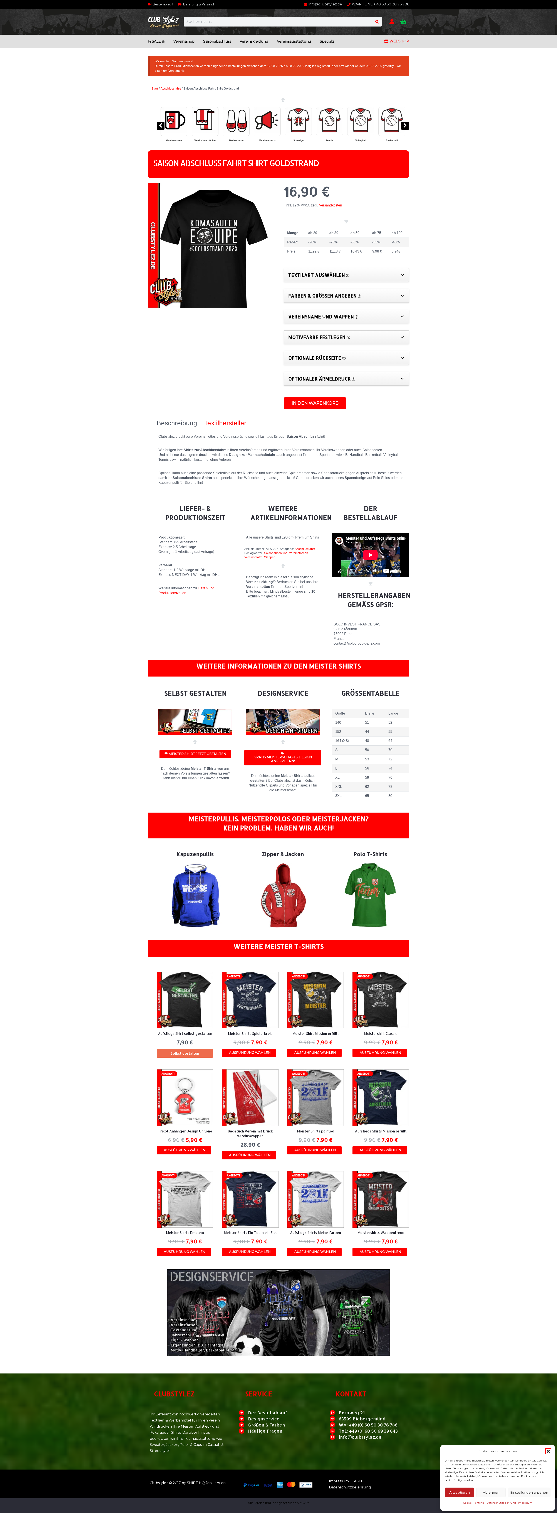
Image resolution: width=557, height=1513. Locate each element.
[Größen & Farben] (243, 1425)
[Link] (391, 21)
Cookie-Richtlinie (473, 1502)
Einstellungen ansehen (529, 1492)
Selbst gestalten (392, 140)
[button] (548, 1451)
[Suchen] (377, 22)
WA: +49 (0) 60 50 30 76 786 (368, 1425)
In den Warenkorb (315, 403)
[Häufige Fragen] (243, 1431)
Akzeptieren (459, 1492)
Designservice (264, 1419)
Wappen (269, 557)
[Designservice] (243, 1419)
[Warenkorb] (403, 22)
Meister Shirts (361, 140)
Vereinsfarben (298, 553)
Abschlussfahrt (171, 88)
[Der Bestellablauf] (243, 1412)
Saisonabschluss (275, 553)
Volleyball (174, 140)
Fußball (267, 140)
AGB (358, 1481)
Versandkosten (330, 205)
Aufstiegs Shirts (329, 140)
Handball (236, 140)
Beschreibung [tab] (177, 423)
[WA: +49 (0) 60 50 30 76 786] (334, 1425)
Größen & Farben (266, 1425)
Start (154, 88)
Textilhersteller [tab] (225, 423)
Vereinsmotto (253, 557)
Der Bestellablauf (267, 1412)
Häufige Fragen (265, 1431)
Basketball (205, 140)
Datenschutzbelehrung (501, 1502)
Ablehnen (491, 1492)
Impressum (525, 1502)
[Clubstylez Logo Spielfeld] (164, 22)
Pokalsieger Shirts (298, 140)
